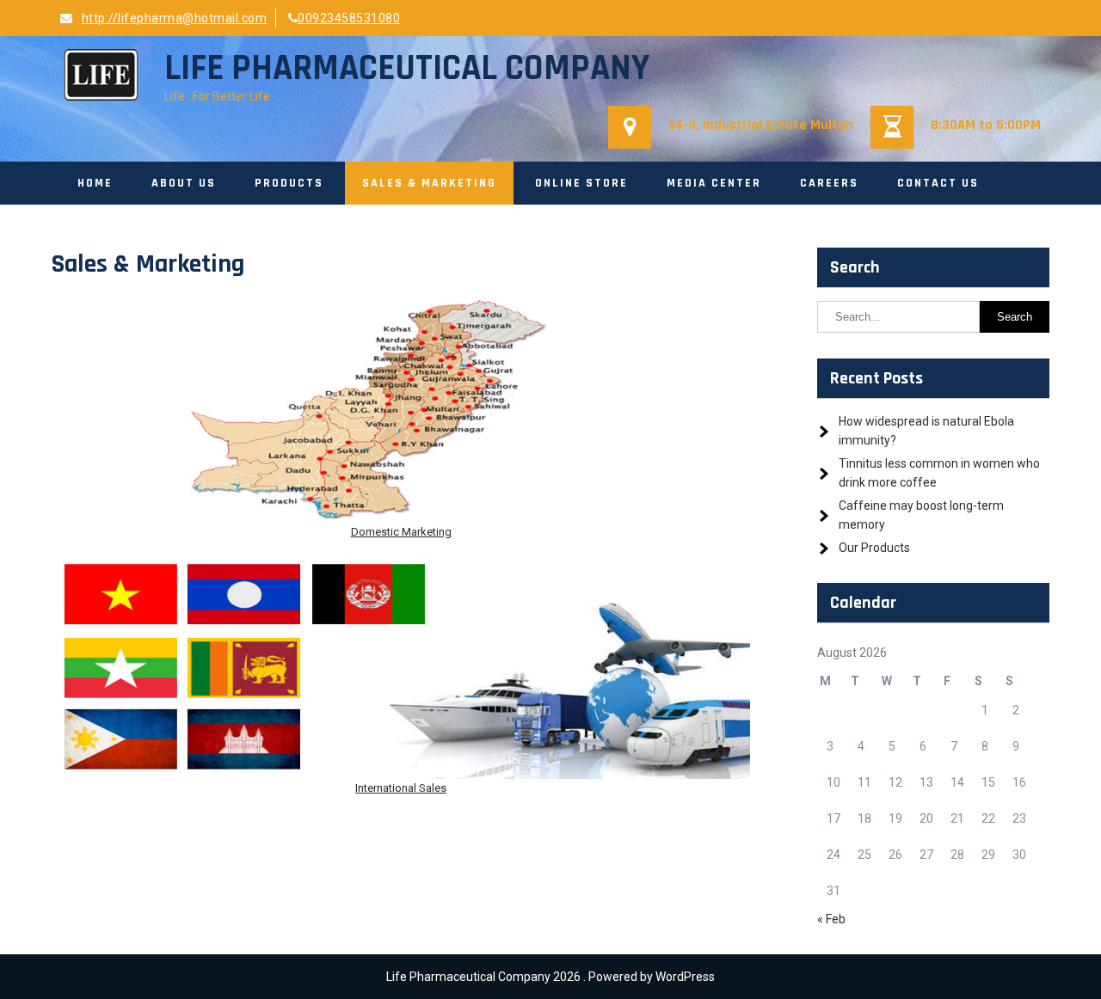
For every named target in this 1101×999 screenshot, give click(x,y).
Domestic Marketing (401, 531)
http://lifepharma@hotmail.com (174, 18)
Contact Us (938, 183)
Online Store (581, 183)
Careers (829, 183)
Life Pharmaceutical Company (406, 69)
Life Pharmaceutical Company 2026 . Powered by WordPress (550, 977)
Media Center (714, 183)
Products (289, 183)
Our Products (874, 548)
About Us (183, 183)
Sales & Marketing (429, 183)
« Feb (831, 919)
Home (95, 183)
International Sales (400, 787)
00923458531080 (349, 18)
